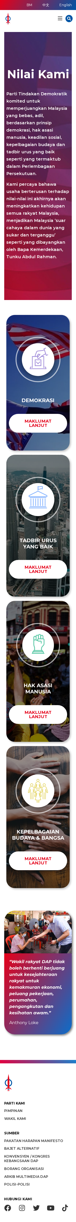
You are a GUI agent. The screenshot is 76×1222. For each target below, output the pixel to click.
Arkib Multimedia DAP (26, 1177)
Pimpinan (13, 1111)
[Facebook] (7, 1208)
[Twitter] (36, 1208)
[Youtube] (50, 1208)
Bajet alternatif (21, 1149)
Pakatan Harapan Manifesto (33, 1141)
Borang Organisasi (24, 1169)
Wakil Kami (15, 1119)
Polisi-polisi (17, 1184)
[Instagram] (22, 1208)
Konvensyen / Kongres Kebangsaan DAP (27, 1158)
